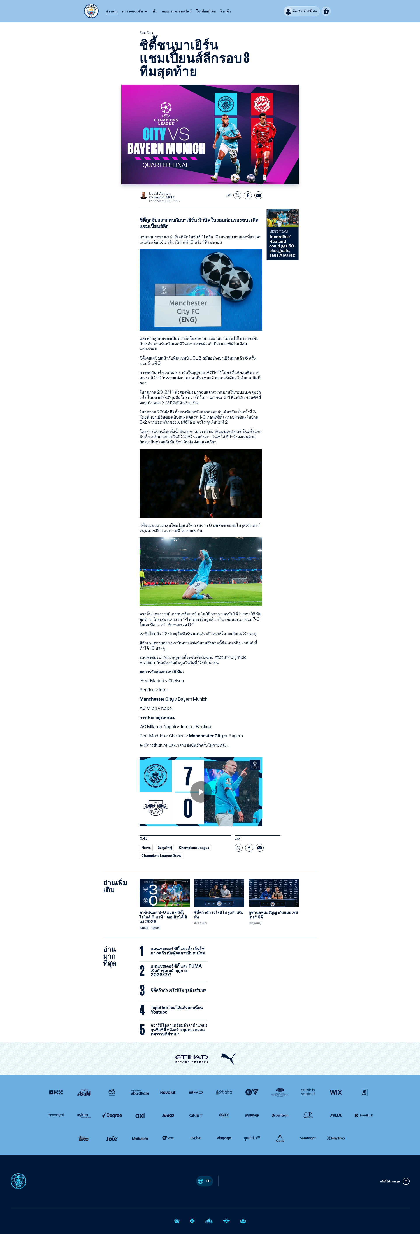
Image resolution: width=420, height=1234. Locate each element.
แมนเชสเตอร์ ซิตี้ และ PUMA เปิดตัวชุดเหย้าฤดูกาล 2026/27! (176, 970)
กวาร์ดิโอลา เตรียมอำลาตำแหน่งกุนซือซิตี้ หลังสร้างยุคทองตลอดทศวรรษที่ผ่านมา (179, 1029)
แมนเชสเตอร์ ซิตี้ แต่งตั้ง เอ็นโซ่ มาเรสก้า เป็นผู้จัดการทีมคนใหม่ (178, 951)
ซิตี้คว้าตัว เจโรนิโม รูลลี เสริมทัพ (179, 990)
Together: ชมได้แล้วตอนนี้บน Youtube (177, 1010)
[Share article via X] (237, 195)
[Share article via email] (258, 195)
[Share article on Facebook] (248, 195)
